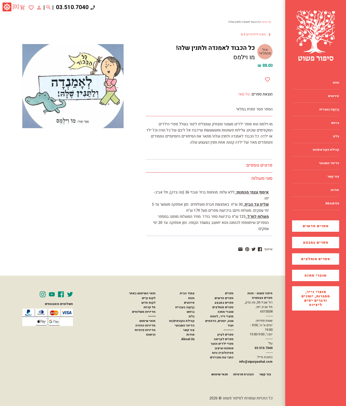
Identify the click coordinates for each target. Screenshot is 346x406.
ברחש (191, 312)
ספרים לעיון (225, 334)
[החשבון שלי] (39, 7)
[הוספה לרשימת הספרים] (267, 78)
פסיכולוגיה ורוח (223, 353)
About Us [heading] (332, 203)
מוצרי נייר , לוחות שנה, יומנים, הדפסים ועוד (219, 321)
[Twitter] (70, 294)
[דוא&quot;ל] (240, 249)
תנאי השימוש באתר (142, 293)
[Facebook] (61, 294)
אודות (190, 334)
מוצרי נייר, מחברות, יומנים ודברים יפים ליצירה (315, 298)
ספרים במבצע (315, 242)
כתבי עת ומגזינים (222, 357)
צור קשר (189, 330)
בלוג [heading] (336, 136)
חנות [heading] (336, 82)
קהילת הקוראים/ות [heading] (326, 149)
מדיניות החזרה (145, 325)
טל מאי (244, 94)
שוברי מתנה (315, 275)
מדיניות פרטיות (145, 330)
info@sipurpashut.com (256, 361)
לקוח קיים (149, 298)
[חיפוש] (48, 7)
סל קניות (150, 307)
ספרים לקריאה (224, 339)
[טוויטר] (254, 249)
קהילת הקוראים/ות (182, 321)
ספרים (229, 293)
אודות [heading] (335, 190)
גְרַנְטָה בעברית (185, 307)
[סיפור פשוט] (315, 35)
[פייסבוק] (260, 249)
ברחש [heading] (335, 123)
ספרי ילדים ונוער (222, 343)
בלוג (191, 316)
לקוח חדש (148, 302)
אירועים (189, 302)
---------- (228, 330)
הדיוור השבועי (185, 325)
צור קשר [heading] (333, 176)
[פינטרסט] (247, 249)
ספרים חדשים (316, 226)
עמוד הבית (187, 293)
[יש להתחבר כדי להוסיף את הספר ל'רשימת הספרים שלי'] (31, 7)
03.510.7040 (72, 7)
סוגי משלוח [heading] (262, 178)
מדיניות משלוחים (144, 312)
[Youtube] (52, 294)
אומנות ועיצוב (224, 348)
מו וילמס (244, 57)
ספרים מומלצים (315, 259)
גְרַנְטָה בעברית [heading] (329, 109)
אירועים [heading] (333, 96)
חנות (191, 298)
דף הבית (266, 22)
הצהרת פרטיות (243, 374)
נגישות (151, 334)
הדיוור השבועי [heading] (329, 163)
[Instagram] (43, 294)
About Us (188, 339)
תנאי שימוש (147, 321)
